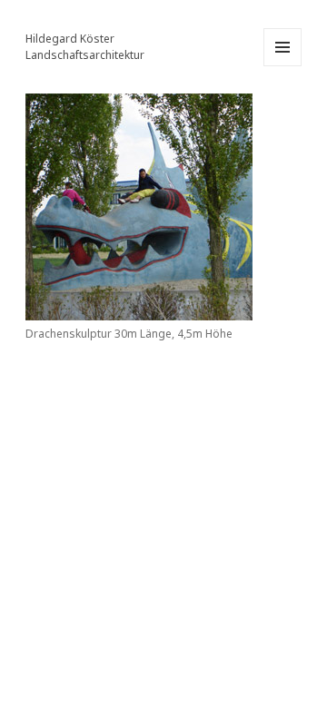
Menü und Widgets (283, 65)
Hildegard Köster (69, 38)
